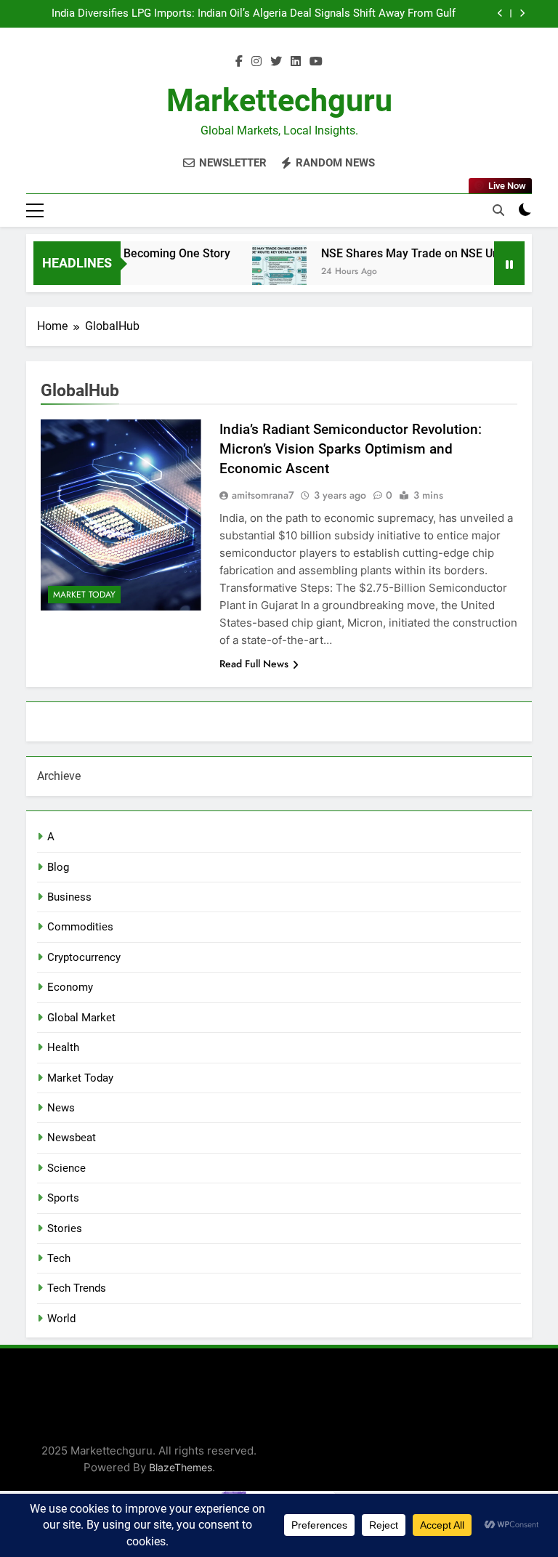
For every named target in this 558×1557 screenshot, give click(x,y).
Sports (63, 1197)
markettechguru (279, 100)
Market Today (84, 594)
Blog (58, 867)
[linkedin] (295, 62)
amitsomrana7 (263, 495)
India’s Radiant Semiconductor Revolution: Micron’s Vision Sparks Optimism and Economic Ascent (350, 449)
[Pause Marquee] (509, 263)
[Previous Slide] (500, 13)
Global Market (81, 1017)
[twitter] (276, 62)
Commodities (80, 926)
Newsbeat (71, 1137)
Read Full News (253, 663)
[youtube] (316, 62)
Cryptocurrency (84, 957)
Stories (64, 1228)
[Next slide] (522, 13)
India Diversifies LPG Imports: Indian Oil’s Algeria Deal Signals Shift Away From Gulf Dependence (254, 14)
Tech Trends (76, 1288)
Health (63, 1047)
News (61, 1107)
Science (66, 1168)
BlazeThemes (180, 1467)
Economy (70, 987)
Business (69, 897)
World (61, 1318)
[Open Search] (498, 210)
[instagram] (256, 62)
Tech (58, 1258)
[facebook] (239, 62)
